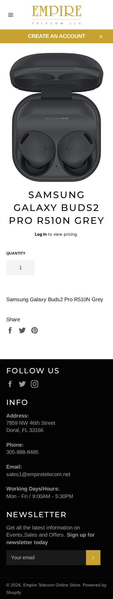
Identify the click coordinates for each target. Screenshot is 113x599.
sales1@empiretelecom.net (38, 474)
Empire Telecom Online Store (51, 585)
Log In (41, 234)
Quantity (15, 253)
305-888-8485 (22, 452)
